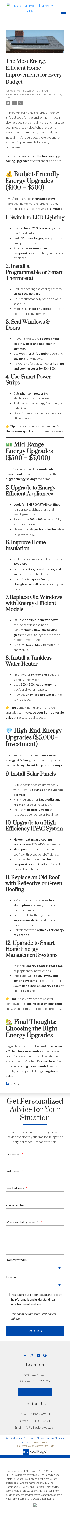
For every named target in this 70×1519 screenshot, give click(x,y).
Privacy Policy (40, 1442)
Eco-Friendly (31, 94)
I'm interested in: (16, 1260)
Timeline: (12, 1277)
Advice (20, 94)
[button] (25, 1355)
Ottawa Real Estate (50, 94)
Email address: (15, 1188)
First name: (13, 1154)
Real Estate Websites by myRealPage (35, 1445)
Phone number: (15, 1205)
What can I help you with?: (23, 1222)
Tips (8, 97)
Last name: (13, 1171)
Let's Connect (35, 1392)
